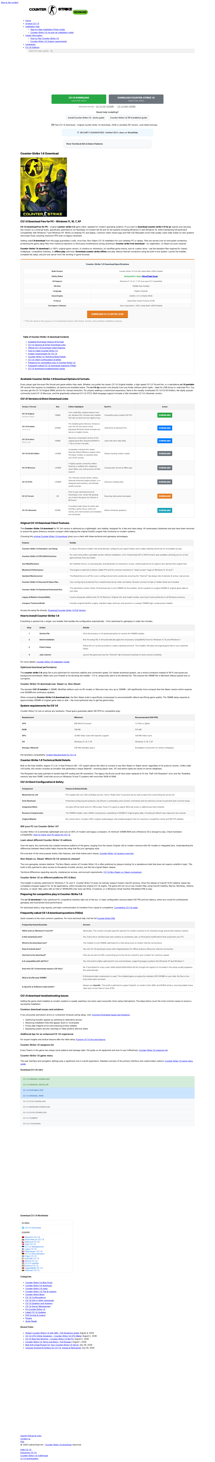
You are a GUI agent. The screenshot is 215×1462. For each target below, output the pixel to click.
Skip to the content (9, 2)
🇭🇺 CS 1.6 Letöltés (30, 1263)
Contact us (25, 1438)
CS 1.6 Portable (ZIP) (33, 1090)
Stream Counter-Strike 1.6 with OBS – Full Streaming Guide (52, 1333)
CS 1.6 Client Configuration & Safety (44, 359)
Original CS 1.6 (32, 23)
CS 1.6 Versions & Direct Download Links (47, 345)
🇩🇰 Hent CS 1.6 (29, 1244)
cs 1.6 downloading (29, 1458)
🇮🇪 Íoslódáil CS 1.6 (30, 1258)
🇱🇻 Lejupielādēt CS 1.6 (32, 1268)
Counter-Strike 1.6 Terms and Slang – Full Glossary (48, 1342)
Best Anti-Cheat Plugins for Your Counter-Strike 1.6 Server (52, 1345)
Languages (30, 44)
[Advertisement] (107, 74)
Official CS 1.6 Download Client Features (46, 348)
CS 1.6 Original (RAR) (33, 1096)
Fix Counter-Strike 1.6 (35, 1309)
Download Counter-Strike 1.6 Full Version (67, 610)
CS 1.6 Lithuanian (32, 1124)
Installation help (32, 26)
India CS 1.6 (25, 1449)
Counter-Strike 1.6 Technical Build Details (47, 356)
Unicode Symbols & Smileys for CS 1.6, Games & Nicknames (53, 1348)
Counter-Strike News (34, 1294)
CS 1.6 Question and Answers (39, 1303)
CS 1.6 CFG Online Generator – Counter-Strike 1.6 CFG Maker (53, 1336)
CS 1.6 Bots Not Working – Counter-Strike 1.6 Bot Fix (49, 1339)
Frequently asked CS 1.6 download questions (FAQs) (52, 365)
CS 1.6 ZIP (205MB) (105, 106)
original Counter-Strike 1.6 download (50, 536)
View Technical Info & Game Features (84, 144)
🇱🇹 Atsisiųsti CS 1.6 (30, 1270)
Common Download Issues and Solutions (111, 1015)
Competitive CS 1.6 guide (126, 907)
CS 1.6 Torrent (30, 1118)
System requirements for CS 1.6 (42, 353)
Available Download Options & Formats (46, 342)
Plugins (28, 1318)
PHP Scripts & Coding (35, 1315)
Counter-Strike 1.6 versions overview (116, 853)
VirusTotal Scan (150, 276)
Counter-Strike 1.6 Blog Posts (38, 1282)
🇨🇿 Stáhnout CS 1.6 (30, 1242)
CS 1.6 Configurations (35, 1297)
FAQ (22, 1441)
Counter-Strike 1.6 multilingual (34, 1455)
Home (28, 20)
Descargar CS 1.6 (28, 1452)
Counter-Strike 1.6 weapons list (153, 1050)
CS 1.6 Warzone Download (36, 1107)
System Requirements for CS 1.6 (61, 755)
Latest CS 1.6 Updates (35, 1312)
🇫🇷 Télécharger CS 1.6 (32, 1251)
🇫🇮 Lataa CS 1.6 (29, 1249)
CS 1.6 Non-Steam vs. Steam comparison (123, 872)
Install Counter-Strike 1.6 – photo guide (86, 117)
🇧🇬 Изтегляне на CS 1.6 (33, 1239)
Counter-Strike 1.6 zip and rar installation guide (52, 32)
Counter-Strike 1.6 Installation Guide (52, 662)
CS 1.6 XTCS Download (34, 1101)
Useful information (33, 35)
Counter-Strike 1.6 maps (36, 1288)
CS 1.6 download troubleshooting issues (46, 368)
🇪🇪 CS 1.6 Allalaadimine (33, 1247)
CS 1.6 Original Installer (36, 1085)
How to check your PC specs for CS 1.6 (51, 834)
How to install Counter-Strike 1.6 (43, 350)
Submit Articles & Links (30, 1436)
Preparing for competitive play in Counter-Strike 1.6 (51, 362)
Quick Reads (31, 1321)
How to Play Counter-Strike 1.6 (44, 38)
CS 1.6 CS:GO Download (35, 1112)
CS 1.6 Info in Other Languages (39, 1300)
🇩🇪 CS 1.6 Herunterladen (33, 1254)
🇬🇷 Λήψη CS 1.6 (29, 1256)
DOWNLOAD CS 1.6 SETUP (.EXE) (107, 314)
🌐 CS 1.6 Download (31, 1228)
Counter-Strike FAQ (106, 918)
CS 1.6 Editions (32, 47)
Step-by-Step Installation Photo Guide (47, 29)
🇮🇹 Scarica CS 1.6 (30, 1265)
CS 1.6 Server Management (37, 1306)
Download (165, 415)
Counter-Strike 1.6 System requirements (48, 41)
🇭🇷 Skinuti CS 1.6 (29, 1261)
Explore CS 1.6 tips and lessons (90, 1039)
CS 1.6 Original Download (36, 1079)
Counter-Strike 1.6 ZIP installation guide (128, 117)
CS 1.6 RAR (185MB (126, 106)
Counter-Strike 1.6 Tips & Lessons (40, 1291)
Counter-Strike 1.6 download (38, 1285)
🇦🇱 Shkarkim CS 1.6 (31, 1237)
